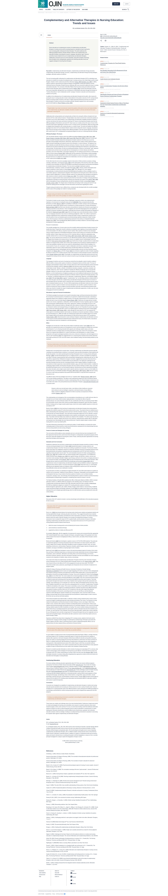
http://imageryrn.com (88, 666)
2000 (53, 512)
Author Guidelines (42, 872)
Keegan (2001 (86, 461)
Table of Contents (58, 9)
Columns (48, 9)
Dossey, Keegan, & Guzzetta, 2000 (54, 138)
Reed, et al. (55, 533)
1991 (60, 335)
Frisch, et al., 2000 (51, 454)
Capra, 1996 (67, 162)
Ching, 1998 (78, 81)
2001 (71, 251)
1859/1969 (75, 202)
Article (49, 35)
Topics (41, 9)
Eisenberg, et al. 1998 (86, 81)
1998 (96, 179)
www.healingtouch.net (59, 666)
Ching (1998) (77, 464)
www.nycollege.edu (76, 668)
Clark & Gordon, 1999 (79, 235)
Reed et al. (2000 (68, 266)
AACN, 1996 (92, 179)
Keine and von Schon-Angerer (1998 (60, 240)
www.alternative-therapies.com (91, 381)
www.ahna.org (79, 664)
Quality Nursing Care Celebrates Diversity (110, 79)
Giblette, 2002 (59, 393)
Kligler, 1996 (77, 88)
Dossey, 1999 (78, 370)
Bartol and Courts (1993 (58, 212)
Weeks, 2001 (57, 251)
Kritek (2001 (59, 278)
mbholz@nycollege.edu (90, 668)
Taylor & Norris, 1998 (90, 561)
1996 (88, 325)
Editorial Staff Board (58, 874)
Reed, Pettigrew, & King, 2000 (65, 103)
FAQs (40, 876)
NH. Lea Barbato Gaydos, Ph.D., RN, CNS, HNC (84, 28)
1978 (78, 577)
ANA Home (85, 9)
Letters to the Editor (73, 9)
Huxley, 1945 (71, 169)
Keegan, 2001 (63, 310)
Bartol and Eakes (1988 (51, 207)
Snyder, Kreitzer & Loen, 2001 (57, 254)
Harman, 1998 (85, 370)
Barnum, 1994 (60, 203)
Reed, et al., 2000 (80, 138)
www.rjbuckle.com (71, 669)
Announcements (42, 874)
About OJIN (57, 872)
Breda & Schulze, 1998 (86, 376)
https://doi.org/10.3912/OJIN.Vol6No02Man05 (110, 37)
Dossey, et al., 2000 (51, 220)
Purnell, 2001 (72, 138)
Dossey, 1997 (66, 459)
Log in (126, 3)
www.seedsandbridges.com (58, 671)
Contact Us (57, 876)
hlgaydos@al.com (54, 724)
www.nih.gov (93, 483)
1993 (56, 550)
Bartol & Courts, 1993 (84, 136)
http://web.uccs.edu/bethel (53, 570)
